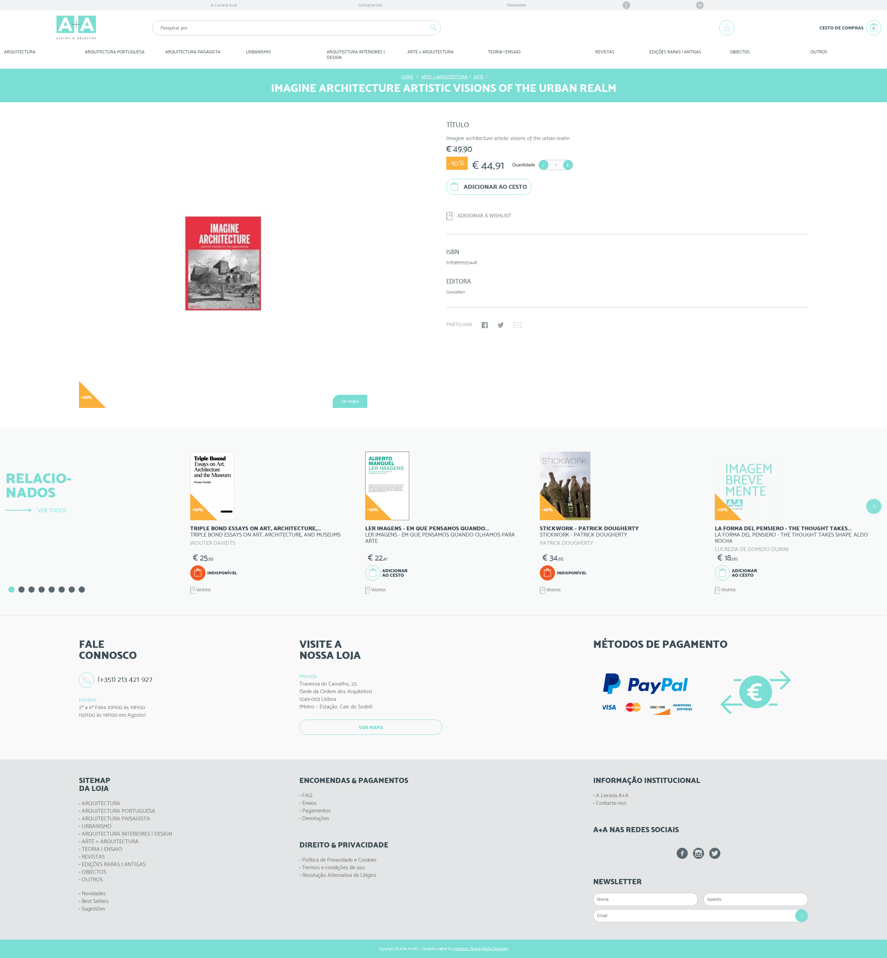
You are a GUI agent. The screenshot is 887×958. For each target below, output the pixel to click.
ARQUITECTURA (19, 51)
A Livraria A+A (224, 5)
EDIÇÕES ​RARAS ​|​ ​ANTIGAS (675, 51)
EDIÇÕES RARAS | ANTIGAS (114, 864)
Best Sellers (95, 901)
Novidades (94, 893)
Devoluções (315, 818)
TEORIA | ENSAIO (102, 849)
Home (407, 76)
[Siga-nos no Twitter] (714, 853)
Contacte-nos (370, 5)
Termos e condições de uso (333, 867)
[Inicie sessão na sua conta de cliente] (727, 27)
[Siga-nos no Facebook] (682, 853)
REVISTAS (604, 51)
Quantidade (523, 164)
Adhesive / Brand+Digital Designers (481, 949)
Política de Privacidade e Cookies (339, 859)
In (700, 5)
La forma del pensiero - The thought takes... (783, 528)
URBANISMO (97, 826)
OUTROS (818, 51)
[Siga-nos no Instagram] (698, 853)
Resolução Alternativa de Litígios (339, 875)
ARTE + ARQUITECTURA (110, 841)
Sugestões (93, 908)
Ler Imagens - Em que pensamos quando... (427, 528)
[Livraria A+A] (76, 27)
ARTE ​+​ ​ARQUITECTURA (430, 51)
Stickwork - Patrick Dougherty (589, 528)
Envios (309, 803)
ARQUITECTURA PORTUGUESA (118, 811)
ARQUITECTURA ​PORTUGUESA (114, 51)
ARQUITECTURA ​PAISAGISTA (192, 51)
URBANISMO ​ (259, 51)
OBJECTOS (740, 51)
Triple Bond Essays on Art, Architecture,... (255, 528)
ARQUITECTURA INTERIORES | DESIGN (127, 833)
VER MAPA (371, 727)
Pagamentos (316, 810)
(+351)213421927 (125, 679)
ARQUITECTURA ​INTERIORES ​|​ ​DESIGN (356, 54)
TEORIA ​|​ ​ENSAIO (504, 51)
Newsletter (516, 5)
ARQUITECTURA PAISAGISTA (116, 818)
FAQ (307, 795)
